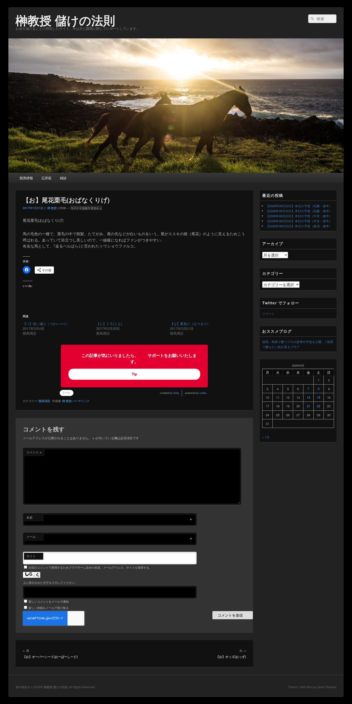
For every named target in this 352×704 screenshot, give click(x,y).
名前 (29, 517)
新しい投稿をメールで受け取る (48, 608)
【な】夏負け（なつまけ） (190, 323)
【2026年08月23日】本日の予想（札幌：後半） (299, 206)
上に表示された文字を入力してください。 (50, 582)
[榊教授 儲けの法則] (176, 171)
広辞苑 (46, 177)
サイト (31, 556)
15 (318, 397)
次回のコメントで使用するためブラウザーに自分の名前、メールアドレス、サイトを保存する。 (90, 567)
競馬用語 (44, 401)
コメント (34, 452)
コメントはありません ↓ (86, 208)
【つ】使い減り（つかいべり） (46, 323)
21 (308, 406)
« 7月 (266, 437)
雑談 (63, 177)
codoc (203, 393)
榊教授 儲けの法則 (65, 20)
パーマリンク (81, 401)
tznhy (176, 393)
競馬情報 (26, 177)
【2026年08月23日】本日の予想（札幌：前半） (299, 211)
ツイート (268, 313)
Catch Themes (326, 687)
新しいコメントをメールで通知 (48, 601)
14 (308, 397)
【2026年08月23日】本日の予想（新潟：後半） (299, 226)
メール (31, 536)
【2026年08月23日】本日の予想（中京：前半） (299, 221)
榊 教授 (52, 208)
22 (318, 406)
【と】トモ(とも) (109, 323)
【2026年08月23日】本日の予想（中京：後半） (299, 216)
